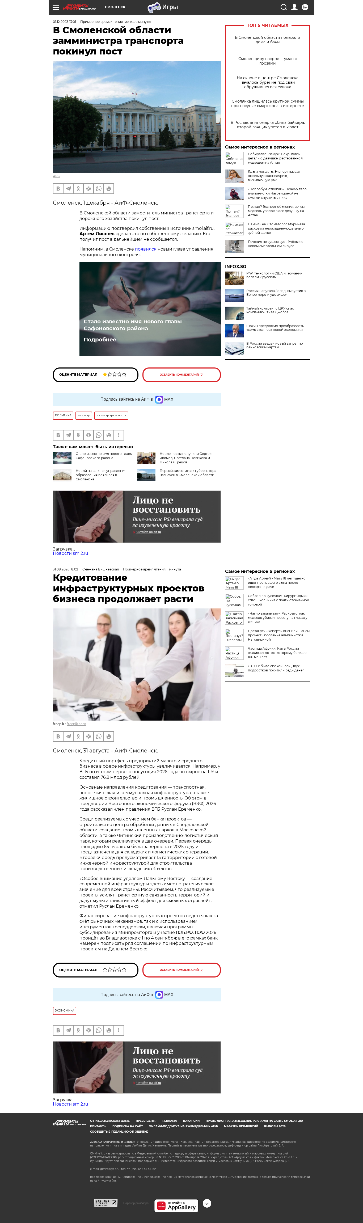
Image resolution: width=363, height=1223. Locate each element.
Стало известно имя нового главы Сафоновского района (133, 325)
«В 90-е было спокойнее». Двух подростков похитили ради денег (276, 668)
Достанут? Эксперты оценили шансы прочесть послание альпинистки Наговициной (279, 635)
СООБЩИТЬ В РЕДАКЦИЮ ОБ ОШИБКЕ (119, 1131)
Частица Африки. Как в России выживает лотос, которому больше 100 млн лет (277, 652)
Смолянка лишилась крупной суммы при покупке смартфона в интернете (267, 103)
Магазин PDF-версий (241, 1126)
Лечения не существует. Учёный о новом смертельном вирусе (275, 244)
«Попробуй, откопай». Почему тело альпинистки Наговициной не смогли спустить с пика (277, 193)
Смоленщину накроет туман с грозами (267, 61)
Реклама (169, 1121)
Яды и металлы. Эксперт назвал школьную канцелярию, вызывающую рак (274, 176)
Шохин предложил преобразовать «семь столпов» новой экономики (275, 328)
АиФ (56, 176)
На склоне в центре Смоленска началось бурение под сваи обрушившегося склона (267, 82)
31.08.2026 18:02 (65, 569)
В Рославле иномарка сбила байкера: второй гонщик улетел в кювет (268, 124)
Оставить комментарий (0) (182, 374)
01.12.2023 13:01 (64, 22)
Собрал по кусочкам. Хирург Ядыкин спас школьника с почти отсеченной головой (279, 600)
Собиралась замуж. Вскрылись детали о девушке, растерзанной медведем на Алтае (275, 158)
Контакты (98, 1126)
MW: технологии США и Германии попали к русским (274, 275)
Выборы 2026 (274, 1126)
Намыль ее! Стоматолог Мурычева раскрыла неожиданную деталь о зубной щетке (276, 228)
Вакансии (191, 1121)
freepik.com (76, 724)
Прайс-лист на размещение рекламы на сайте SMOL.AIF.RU (254, 1121)
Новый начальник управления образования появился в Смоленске (101, 475)
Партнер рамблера (136, 1203)
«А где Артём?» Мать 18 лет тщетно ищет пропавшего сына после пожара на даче (277, 582)
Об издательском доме (110, 1121)
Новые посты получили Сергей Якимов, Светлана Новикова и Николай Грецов (186, 458)
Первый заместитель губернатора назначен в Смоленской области (188, 473)
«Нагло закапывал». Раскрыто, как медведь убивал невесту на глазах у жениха (277, 617)
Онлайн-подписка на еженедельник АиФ (183, 1126)
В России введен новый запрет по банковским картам (274, 345)
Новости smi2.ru (70, 553)
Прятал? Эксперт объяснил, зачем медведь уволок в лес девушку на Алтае (276, 211)
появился (146, 249)
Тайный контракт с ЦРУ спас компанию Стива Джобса (270, 310)
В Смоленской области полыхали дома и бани (267, 39)
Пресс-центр (146, 1121)
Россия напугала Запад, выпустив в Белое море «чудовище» (276, 293)
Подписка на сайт (127, 1126)
